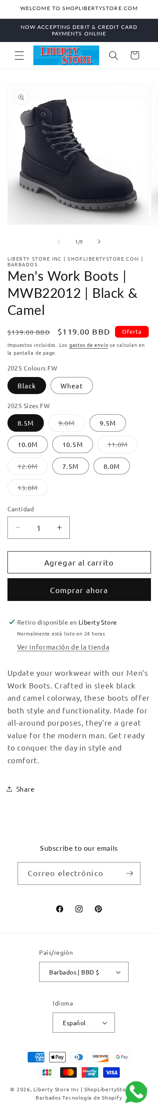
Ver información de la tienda (63, 647)
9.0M (71, 424)
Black (27, 385)
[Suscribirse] (129, 873)
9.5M (108, 423)
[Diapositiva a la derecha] (99, 241)
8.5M (26, 423)
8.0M (112, 466)
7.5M (70, 466)
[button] (19, 55)
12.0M (33, 468)
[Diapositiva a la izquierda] (58, 241)
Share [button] (25, 789)
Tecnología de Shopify (92, 1097)
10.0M (28, 444)
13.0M (33, 489)
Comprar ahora (79, 589)
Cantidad (20, 509)
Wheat (72, 385)
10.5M (72, 444)
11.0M (123, 446)
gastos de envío (88, 344)
